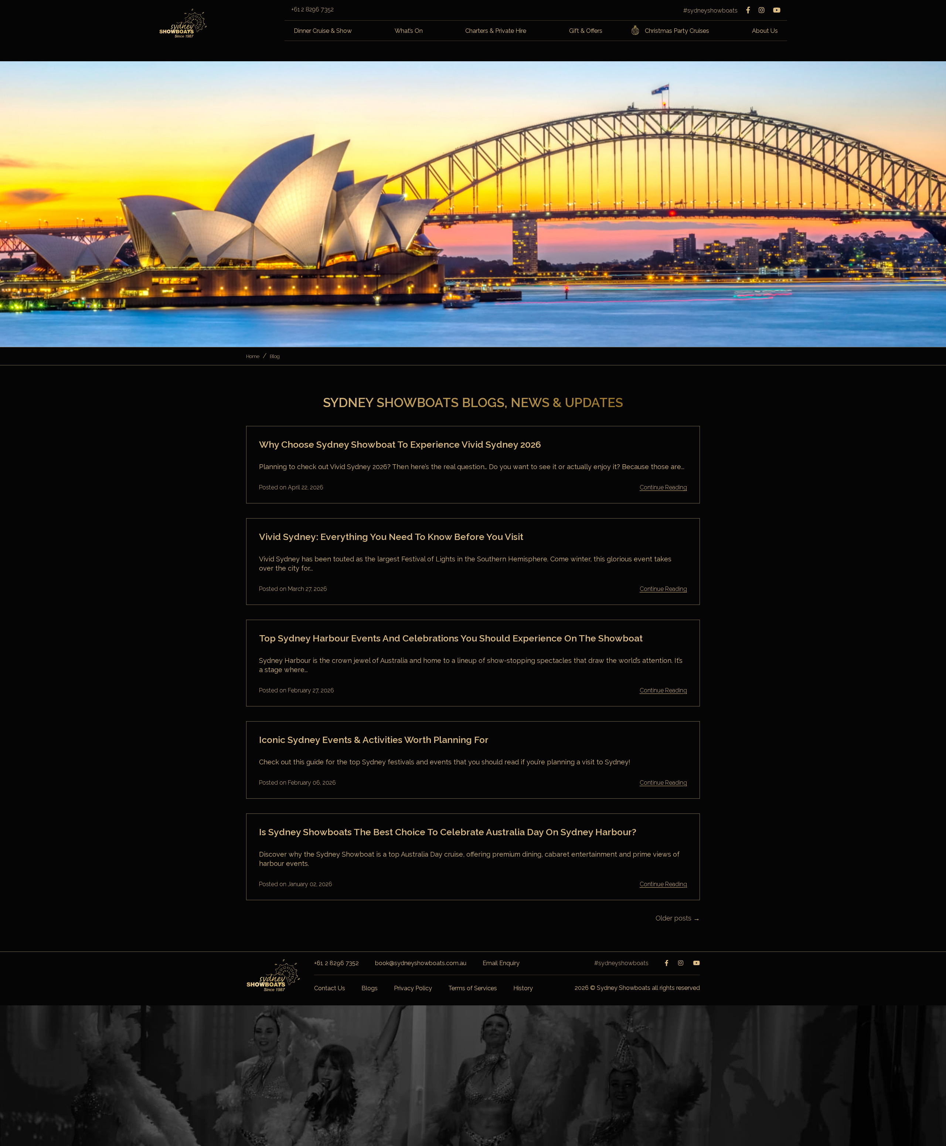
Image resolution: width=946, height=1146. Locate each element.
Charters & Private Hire (495, 30)
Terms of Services (472, 988)
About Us (765, 30)
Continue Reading (663, 488)
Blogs (369, 988)
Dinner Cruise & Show (323, 30)
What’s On (409, 30)
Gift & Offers (585, 30)
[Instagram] (762, 10)
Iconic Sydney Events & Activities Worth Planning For (374, 739)
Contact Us (329, 988)
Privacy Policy (413, 988)
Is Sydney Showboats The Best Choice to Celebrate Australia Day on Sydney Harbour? (447, 832)
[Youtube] (776, 10)
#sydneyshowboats (710, 10)
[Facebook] (748, 10)
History (523, 988)
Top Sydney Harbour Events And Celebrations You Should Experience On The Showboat (451, 638)
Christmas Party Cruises (677, 30)
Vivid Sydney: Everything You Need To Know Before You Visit (391, 536)
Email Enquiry (501, 963)
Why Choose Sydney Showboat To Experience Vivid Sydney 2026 (400, 444)
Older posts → (678, 918)
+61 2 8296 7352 (312, 10)
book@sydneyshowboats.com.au (420, 963)
